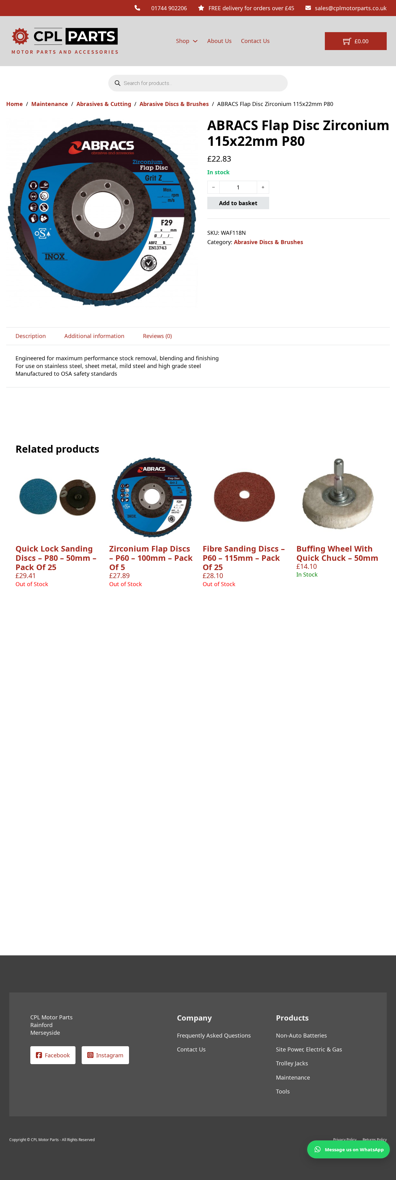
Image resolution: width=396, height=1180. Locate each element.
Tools (283, 1091)
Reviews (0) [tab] (157, 336)
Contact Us (255, 40)
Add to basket (238, 203)
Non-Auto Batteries (301, 1035)
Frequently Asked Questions (214, 1035)
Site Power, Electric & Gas (309, 1049)
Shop (182, 40)
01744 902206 (169, 8)
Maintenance (49, 104)
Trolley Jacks (292, 1063)
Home (14, 104)
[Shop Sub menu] (195, 41)
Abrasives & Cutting (103, 104)
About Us (219, 40)
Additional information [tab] (94, 336)
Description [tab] (30, 336)
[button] (189, 125)
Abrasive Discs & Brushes (174, 104)
